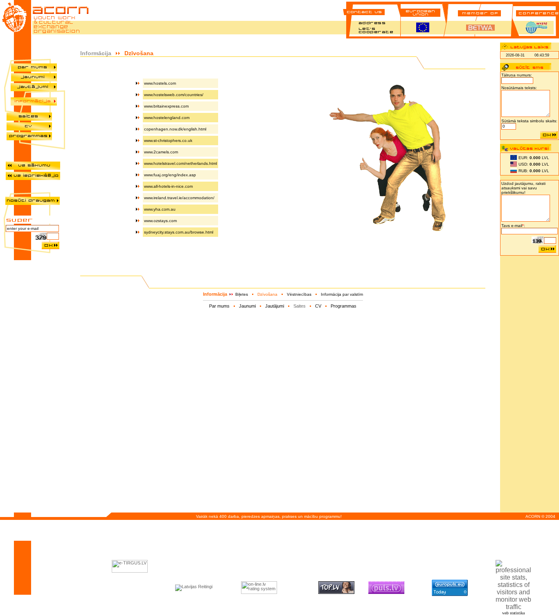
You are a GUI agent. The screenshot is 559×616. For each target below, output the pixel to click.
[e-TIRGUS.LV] (130, 571)
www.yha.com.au (160, 209)
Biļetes (241, 294)
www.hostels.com (160, 83)
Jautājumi (274, 306)
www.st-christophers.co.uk (168, 140)
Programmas (343, 306)
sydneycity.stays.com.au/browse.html (178, 232)
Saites (299, 306)
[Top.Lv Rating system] (336, 592)
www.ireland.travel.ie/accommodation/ (179, 198)
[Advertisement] (529, 382)
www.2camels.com (161, 152)
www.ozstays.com (160, 220)
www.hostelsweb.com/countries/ (173, 94)
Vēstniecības (299, 294)
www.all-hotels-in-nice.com (168, 186)
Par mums (219, 306)
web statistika (513, 613)
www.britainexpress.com (166, 106)
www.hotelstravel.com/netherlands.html (180, 163)
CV (318, 306)
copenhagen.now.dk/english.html (175, 129)
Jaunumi (247, 306)
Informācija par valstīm (342, 294)
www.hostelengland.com (166, 117)
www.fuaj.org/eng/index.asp (170, 175)
